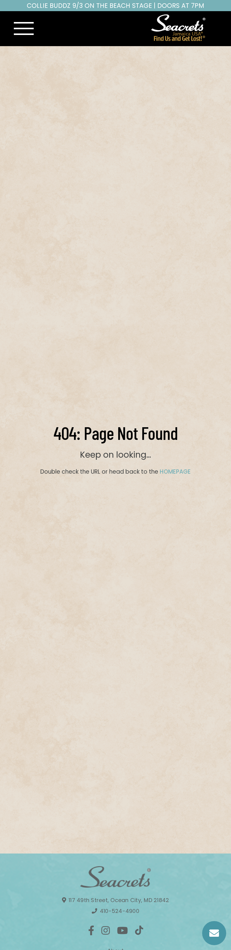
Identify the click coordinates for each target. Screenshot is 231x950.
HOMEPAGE (175, 472)
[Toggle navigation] (24, 28)
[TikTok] (139, 930)
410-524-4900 (118, 911)
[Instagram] (105, 930)
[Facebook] (91, 930)
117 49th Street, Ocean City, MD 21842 (118, 900)
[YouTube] (122, 930)
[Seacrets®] (178, 27)
